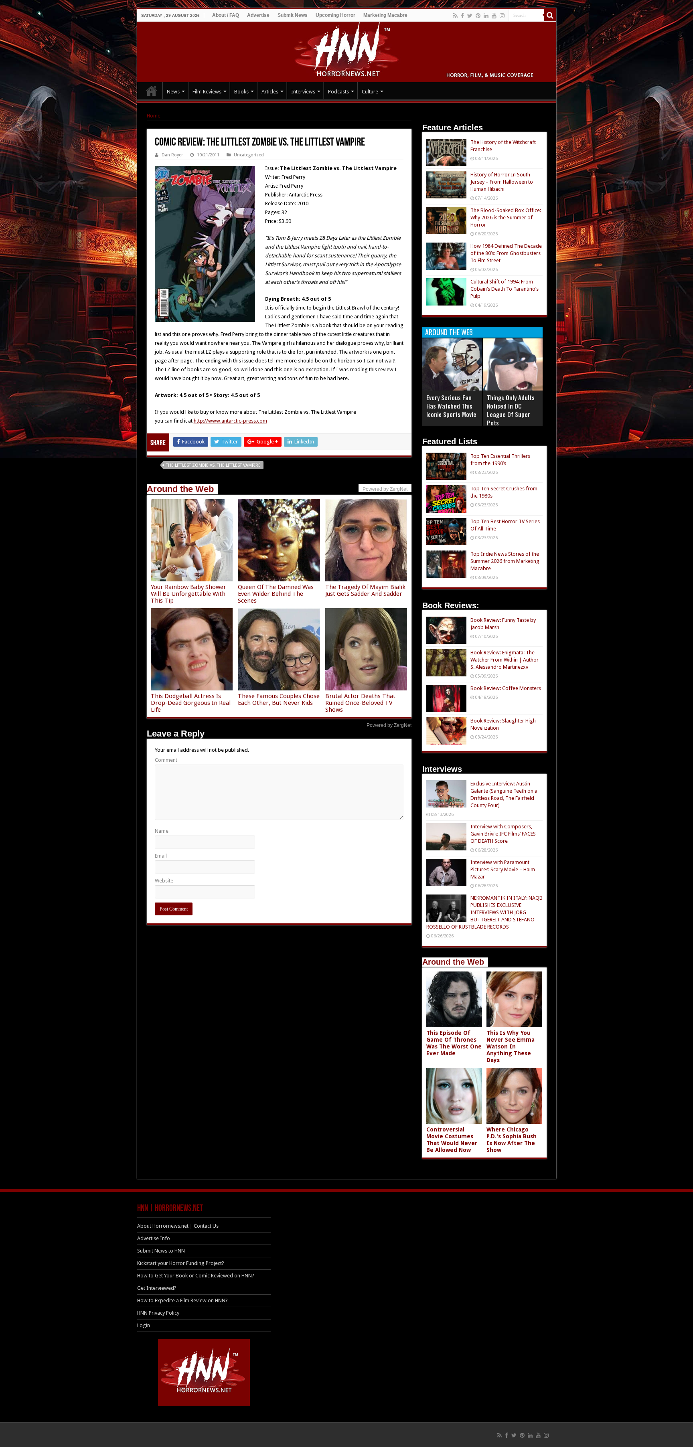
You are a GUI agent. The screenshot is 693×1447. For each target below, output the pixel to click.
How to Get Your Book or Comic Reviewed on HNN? (195, 1276)
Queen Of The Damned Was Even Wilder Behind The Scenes (276, 593)
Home (153, 116)
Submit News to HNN (161, 1251)
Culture (370, 92)
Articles (269, 92)
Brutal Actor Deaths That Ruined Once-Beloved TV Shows (360, 702)
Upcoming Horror (335, 15)
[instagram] (502, 15)
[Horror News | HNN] (347, 50)
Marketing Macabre (385, 15)
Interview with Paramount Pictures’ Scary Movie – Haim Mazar (502, 869)
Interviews (303, 92)
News (173, 92)
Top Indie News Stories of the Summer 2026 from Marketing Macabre (504, 561)
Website (164, 881)
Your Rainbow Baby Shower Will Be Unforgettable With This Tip (188, 593)
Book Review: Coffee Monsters (505, 688)
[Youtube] (494, 15)
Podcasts (338, 92)
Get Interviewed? (156, 1288)
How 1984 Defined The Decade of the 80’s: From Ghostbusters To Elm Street (506, 253)
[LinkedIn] (486, 15)
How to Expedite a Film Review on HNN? (182, 1300)
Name (161, 831)
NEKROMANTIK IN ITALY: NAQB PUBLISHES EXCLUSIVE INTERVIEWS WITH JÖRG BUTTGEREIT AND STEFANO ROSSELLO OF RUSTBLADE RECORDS (484, 912)
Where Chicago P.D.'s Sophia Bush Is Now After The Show (511, 1139)
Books (241, 92)
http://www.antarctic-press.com (230, 421)
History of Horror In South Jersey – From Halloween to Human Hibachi (501, 182)
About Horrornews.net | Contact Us (178, 1226)
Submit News (293, 15)
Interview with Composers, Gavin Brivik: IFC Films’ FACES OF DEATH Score (503, 834)
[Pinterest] (478, 15)
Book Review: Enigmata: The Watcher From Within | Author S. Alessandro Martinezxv (504, 660)
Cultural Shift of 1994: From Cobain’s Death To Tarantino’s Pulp (504, 289)
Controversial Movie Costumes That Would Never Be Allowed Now (451, 1139)
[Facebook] (462, 15)
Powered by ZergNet (389, 725)
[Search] (550, 15)
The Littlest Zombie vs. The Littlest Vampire (213, 465)
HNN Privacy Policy (158, 1313)
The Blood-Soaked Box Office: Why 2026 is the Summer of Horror (505, 217)
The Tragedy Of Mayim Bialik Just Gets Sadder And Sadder (365, 590)
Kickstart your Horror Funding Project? (180, 1263)
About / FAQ (225, 15)
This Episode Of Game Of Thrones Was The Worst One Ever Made (454, 1043)
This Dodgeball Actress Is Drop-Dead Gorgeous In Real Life (191, 702)
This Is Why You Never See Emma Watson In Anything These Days (510, 1046)
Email (161, 856)
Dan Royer (172, 155)
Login (143, 1325)
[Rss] (455, 15)
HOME (151, 90)
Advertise (258, 15)
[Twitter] (469, 15)
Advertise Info (153, 1238)
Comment (166, 760)
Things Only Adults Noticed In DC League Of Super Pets (511, 410)
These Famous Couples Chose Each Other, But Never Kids (279, 699)
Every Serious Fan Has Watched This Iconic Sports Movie (451, 406)
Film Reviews (206, 92)
